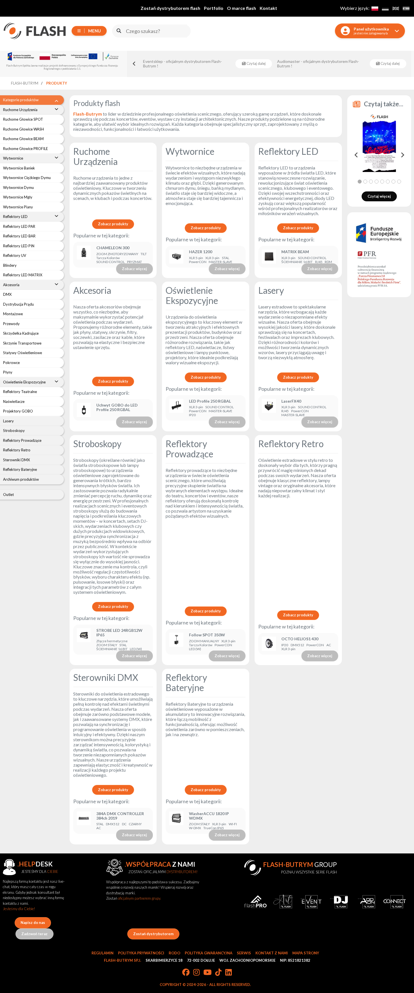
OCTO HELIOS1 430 (299, 639)
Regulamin (102, 953)
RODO (174, 953)
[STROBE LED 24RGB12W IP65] (84, 639)
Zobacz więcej (134, 268)
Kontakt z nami (271, 953)
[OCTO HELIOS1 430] (269, 644)
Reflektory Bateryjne (186, 682)
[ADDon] (367, 902)
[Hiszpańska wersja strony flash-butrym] (406, 8)
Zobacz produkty (113, 224)
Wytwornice (190, 151)
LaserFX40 (291, 401)
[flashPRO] (256, 902)
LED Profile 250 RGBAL (210, 401)
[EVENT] (311, 902)
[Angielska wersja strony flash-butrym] (395, 8)
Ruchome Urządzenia (95, 156)
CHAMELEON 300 (112, 248)
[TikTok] (218, 973)
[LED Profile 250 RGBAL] (176, 408)
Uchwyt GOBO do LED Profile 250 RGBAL (117, 407)
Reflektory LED (288, 151)
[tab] (360, 182)
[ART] (283, 902)
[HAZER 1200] (176, 257)
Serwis (244, 953)
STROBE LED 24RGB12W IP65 (119, 632)
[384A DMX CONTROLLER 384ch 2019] (84, 820)
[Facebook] (186, 973)
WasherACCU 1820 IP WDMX (209, 815)
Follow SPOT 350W (207, 635)
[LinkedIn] (228, 973)
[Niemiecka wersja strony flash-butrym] (385, 8)
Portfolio (213, 8)
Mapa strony (305, 953)
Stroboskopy (97, 443)
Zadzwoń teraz (34, 934)
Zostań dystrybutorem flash (170, 8)
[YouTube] (207, 973)
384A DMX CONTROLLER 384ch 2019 (120, 815)
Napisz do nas (33, 922)
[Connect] (395, 902)
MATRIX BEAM (295, 252)
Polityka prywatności (141, 953)
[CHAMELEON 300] (84, 255)
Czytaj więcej (379, 196)
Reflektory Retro (291, 443)
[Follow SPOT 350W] (176, 642)
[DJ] (339, 902)
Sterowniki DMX (105, 677)
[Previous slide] (134, 63)
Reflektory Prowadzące (189, 448)
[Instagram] (196, 973)
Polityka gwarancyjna (208, 953)
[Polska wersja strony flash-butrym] (375, 8)
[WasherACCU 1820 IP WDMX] (176, 820)
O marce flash (241, 8)
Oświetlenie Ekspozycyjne (192, 295)
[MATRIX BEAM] (269, 257)
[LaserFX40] (269, 408)
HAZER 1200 (200, 252)
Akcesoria (92, 290)
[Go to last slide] (356, 154)
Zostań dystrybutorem (153, 934)
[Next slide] (402, 154)
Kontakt (268, 8)
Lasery (271, 290)
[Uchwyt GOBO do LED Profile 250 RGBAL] (84, 410)
